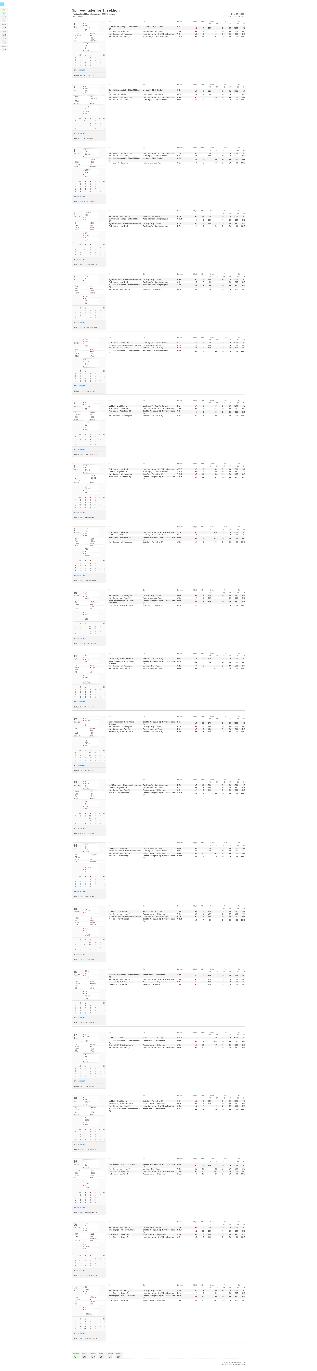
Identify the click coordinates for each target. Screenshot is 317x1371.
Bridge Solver (79, 70)
